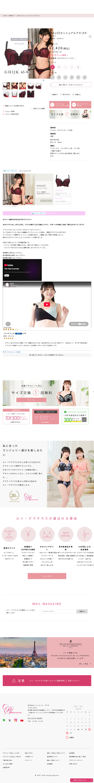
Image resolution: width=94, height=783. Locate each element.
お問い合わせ (73, 764)
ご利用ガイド (29, 756)
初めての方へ (29, 753)
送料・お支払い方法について (56, 753)
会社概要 (50, 764)
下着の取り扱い (7, 760)
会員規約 (72, 753)
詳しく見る (83, 664)
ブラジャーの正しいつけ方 (11, 753)
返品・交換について (53, 760)
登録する (82, 611)
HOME (5, 15)
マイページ (28, 760)
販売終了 (11, 15)
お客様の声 (6, 767)
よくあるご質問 (7, 764)
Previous (5, 54)
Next (42, 54)
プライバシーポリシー (76, 760)
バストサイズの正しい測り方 (12, 756)
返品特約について (52, 756)
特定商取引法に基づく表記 (77, 756)
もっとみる (47, 576)
